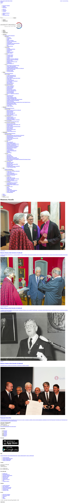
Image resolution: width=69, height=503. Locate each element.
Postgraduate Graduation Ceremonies (13, 119)
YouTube (5, 433)
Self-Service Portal (10, 87)
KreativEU (9, 140)
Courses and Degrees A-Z (11, 75)
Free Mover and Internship (11, 144)
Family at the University (11, 177)
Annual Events (9, 42)
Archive (8, 57)
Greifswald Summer (10, 149)
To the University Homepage (10, 35)
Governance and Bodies (11, 49)
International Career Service (11, 147)
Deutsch (1, 1)
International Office (10, 95)
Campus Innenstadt (6, 457)
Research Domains (10, 111)
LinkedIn (5, 431)
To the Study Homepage (9, 73)
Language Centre (10, 56)
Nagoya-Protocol (10, 128)
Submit (15, 17)
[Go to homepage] (11, 28)
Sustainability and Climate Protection (13, 43)
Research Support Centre (11, 123)
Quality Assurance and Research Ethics (13, 126)
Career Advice (9, 105)
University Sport (10, 60)
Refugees (8, 151)
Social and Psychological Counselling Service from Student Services (18, 102)
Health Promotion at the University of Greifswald (15, 68)
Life (3, 168)
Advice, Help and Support (11, 66)
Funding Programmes (10, 118)
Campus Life (9, 176)
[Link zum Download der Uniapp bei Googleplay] (11, 451)
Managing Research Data (11, 129)
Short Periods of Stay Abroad (12, 157)
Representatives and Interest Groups (13, 65)
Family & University (10, 101)
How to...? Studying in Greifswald (13, 93)
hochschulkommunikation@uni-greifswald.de (8, 426)
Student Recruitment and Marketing (13, 100)
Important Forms (10, 83)
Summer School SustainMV (11, 150)
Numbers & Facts (10, 46)
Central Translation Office (11, 167)
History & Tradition (10, 40)
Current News (9, 38)
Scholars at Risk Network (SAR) (12, 138)
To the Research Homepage (9, 108)
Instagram (5, 430)
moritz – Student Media (11, 191)
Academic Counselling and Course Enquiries (14, 99)
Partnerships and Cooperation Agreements (14, 136)
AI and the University (10, 44)
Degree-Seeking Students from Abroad (13, 78)
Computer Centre (10, 55)
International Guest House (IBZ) (12, 164)
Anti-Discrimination (10, 71)
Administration (9, 50)
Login (1, 2)
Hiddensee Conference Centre (12, 61)
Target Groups (5, 32)
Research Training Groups (11, 117)
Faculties (8, 48)
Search (1, 17)
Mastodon (5, 434)
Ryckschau (9, 37)
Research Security (10, 127)
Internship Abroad (10, 156)
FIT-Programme (9, 139)
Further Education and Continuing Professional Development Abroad (18, 159)
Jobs (7, 45)
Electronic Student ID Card (11, 90)
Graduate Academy (10, 116)
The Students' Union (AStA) (12, 104)
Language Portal (10, 160)
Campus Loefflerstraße (6, 460)
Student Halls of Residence (11, 183)
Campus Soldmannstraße (7, 459)
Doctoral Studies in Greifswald (12, 146)
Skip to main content (4, 0)
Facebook (5, 432)
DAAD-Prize (9, 152)
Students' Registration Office (12, 98)
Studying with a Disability (11, 89)
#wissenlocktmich (10, 192)
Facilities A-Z (9, 62)
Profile (8, 39)
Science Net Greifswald (11, 174)
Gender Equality (10, 52)
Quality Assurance (10, 106)
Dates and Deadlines (10, 92)
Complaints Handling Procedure (12, 67)
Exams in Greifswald (10, 85)
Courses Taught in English (11, 76)
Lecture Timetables (10, 86)
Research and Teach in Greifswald (13, 145)
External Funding (10, 125)
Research (4, 107)
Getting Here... (9, 79)
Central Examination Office (11, 97)
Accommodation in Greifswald (12, 182)
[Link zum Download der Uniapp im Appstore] (11, 444)
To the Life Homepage (8, 169)
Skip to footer (10, 0)
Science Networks (10, 113)
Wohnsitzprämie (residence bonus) (13, 184)
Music (8, 187)
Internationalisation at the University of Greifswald (15, 135)
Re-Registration (9, 88)
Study (4, 72)
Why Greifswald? (10, 77)
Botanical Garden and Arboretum (12, 59)
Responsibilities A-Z (10, 63)
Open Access (9, 130)
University (4, 34)
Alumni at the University (11, 69)
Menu (4, 30)
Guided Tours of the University (12, 180)
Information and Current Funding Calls (13, 124)
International (5, 132)
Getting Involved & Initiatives (12, 190)
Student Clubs (9, 189)
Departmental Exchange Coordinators (13, 166)
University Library (10, 54)
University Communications (11, 41)
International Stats (10, 137)
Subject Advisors (10, 96)
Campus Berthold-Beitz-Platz (8, 458)
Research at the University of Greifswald (14, 110)
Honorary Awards (10, 70)
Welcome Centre (10, 163)
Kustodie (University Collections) (12, 58)
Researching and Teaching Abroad (13, 158)
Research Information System (12, 114)
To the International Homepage (10, 133)
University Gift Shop (10, 179)
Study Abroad (9, 155)
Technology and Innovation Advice (13, 121)
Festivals (8, 188)
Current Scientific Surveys (11, 131)
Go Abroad (9, 154)
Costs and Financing (10, 80)
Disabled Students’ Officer (11, 103)
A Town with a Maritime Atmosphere (13, 171)
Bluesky (5, 435)
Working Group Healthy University (13, 178)
